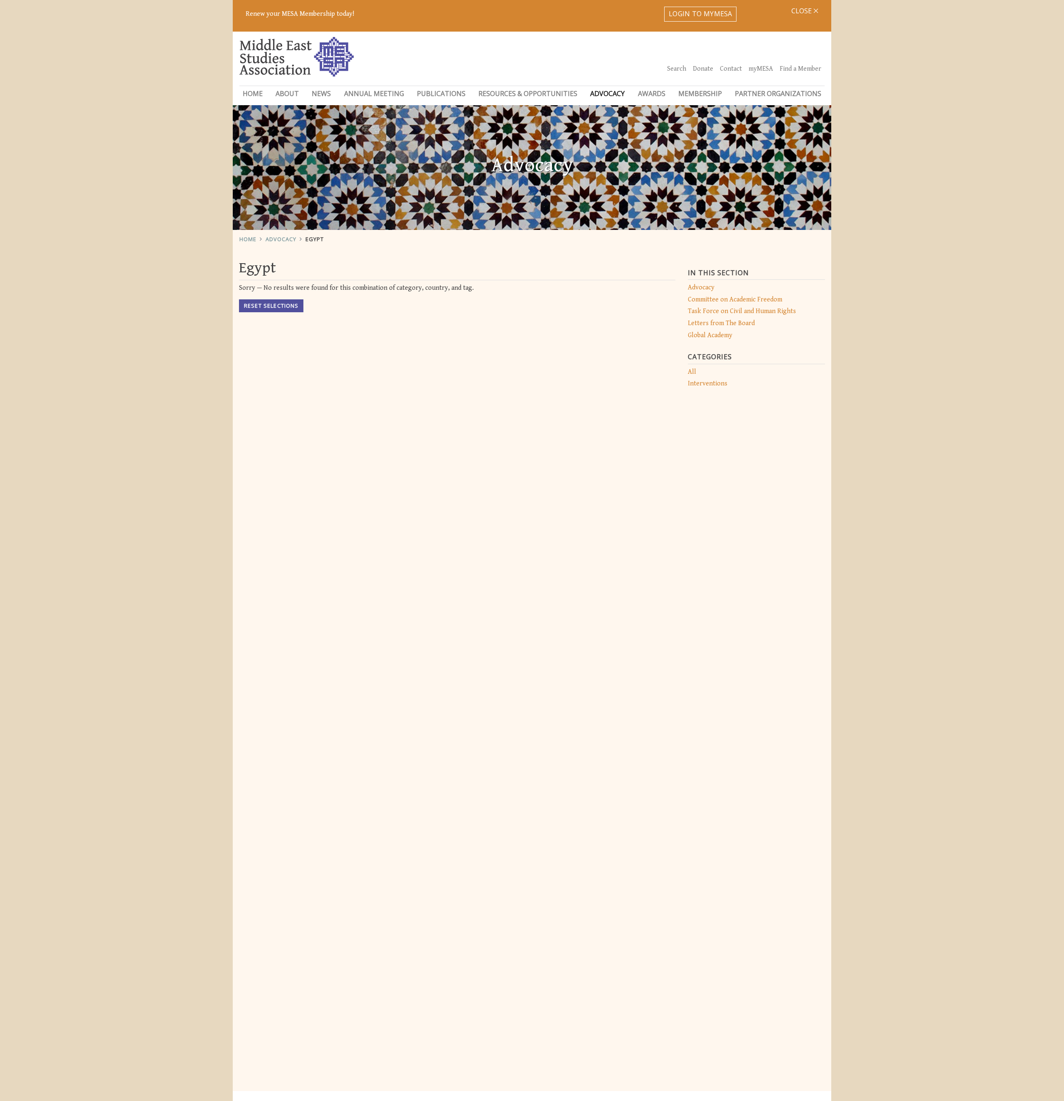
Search (676, 69)
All (692, 372)
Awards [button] (651, 93)
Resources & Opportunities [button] (527, 93)
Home (253, 93)
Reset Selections (271, 305)
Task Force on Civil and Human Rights (742, 311)
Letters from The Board (721, 323)
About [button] (287, 93)
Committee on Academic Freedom (735, 300)
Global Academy (710, 335)
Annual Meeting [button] (374, 93)
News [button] (321, 93)
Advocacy (281, 239)
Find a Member (800, 69)
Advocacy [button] (607, 93)
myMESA (761, 69)
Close (802, 10)
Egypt (314, 239)
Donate (703, 69)
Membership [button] (700, 93)
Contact (731, 69)
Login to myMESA (700, 13)
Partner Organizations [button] (778, 93)
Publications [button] (441, 93)
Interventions (707, 384)
